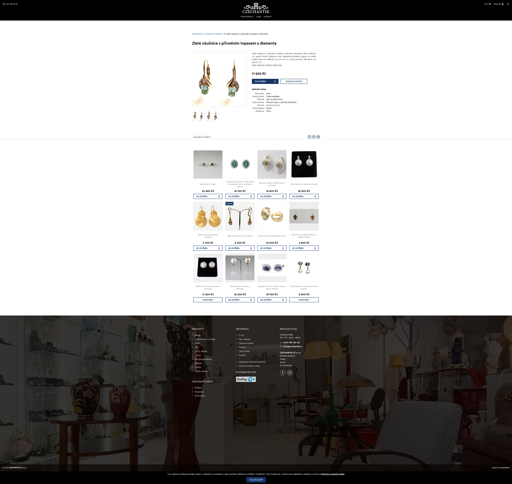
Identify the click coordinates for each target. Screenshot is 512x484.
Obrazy (198, 355)
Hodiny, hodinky (201, 371)
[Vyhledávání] (508, 3)
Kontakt (268, 16)
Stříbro (197, 343)
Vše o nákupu (244, 339)
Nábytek (198, 363)
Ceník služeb (244, 351)
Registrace (199, 392)
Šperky (209, 34)
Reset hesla (200, 396)
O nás (258, 16)
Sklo (196, 347)
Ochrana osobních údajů (249, 366)
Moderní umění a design (205, 339)
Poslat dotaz (294, 81)
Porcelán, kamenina (203, 359)
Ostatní (198, 367)
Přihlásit (198, 388)
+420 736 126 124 (291, 342)
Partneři (242, 347)
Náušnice (219, 34)
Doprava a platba (246, 343)
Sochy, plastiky (201, 351)
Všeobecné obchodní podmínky (252, 362)
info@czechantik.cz (292, 346)
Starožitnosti (247, 16)
